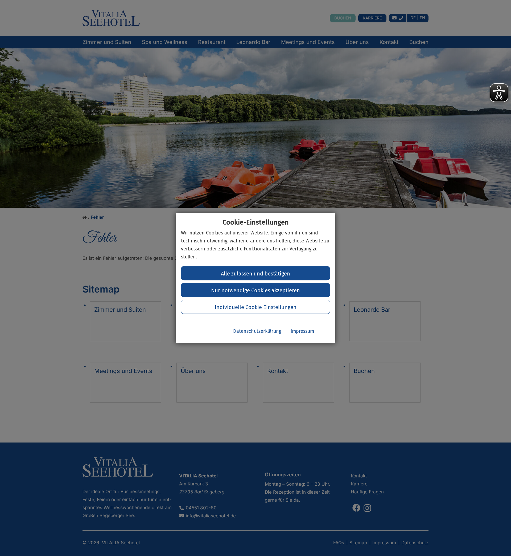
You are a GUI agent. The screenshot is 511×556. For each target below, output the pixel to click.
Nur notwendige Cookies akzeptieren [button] (255, 290)
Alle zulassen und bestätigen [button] (255, 273)
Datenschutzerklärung (257, 331)
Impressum (302, 331)
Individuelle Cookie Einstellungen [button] (255, 307)
